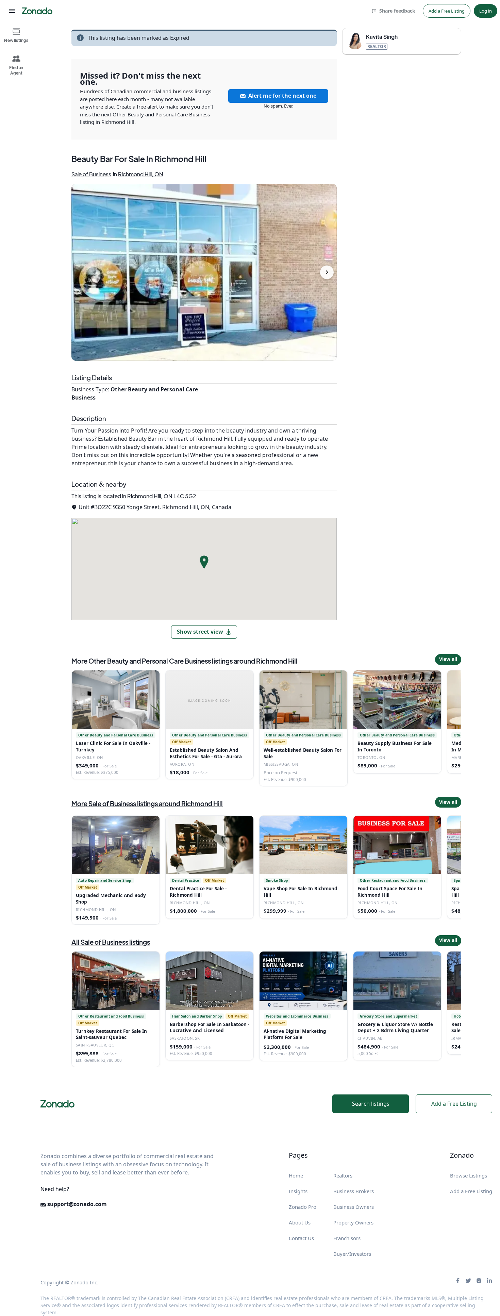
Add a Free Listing (447, 11)
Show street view (200, 631)
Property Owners (353, 1222)
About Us (300, 1222)
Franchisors (347, 1238)
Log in (485, 11)
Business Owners (353, 1206)
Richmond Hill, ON (140, 174)
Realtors (342, 1175)
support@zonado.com (76, 1204)
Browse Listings (468, 1175)
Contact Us (301, 1238)
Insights (298, 1191)
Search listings (370, 1103)
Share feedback (397, 10)
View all (448, 659)
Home (296, 1175)
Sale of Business (91, 174)
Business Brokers (353, 1191)
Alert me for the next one (282, 95)
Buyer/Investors (352, 1253)
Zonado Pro (302, 1206)
